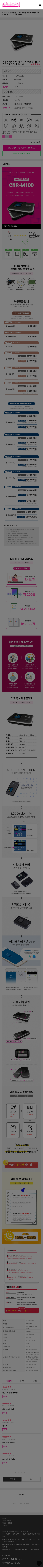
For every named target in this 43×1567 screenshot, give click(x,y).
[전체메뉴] (40, 5)
